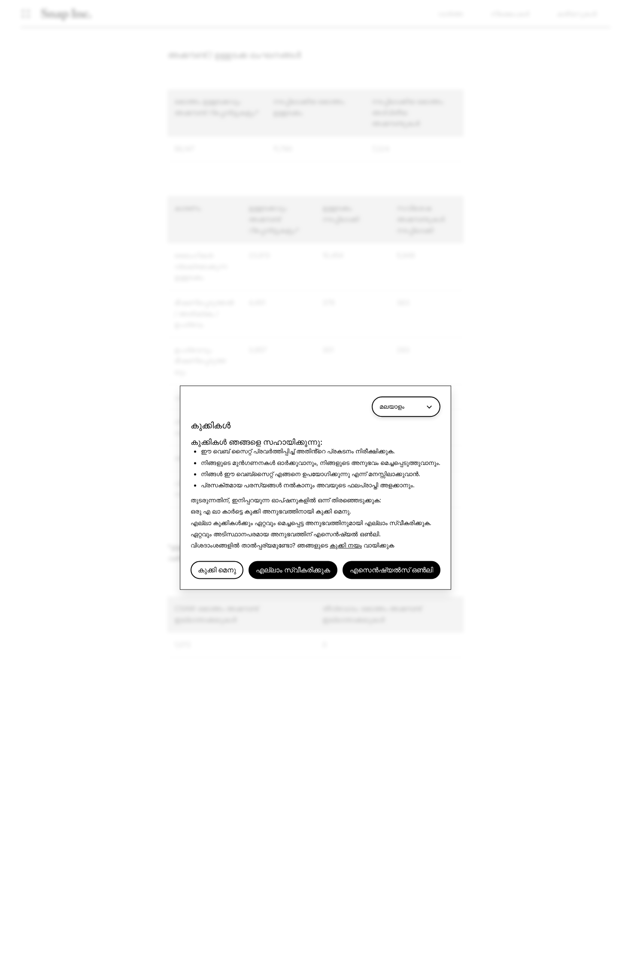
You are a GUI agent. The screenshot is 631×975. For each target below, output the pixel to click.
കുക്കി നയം (346, 545)
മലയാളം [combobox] (391, 406)
